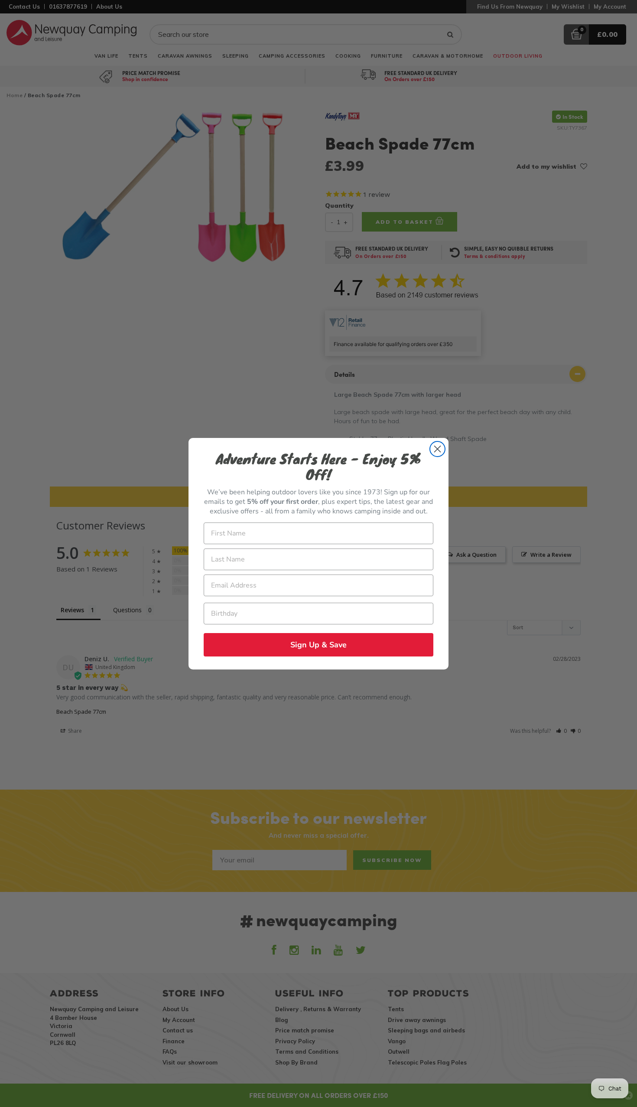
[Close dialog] (437, 449)
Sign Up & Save (318, 645)
